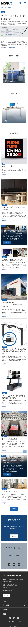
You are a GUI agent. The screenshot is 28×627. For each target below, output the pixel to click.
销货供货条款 (15, 626)
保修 (10, 626)
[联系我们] (25, 451)
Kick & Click (7, 41)
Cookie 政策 (5, 625)
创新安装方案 (11, 48)
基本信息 (12, 625)
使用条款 (17, 625)
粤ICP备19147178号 (8, 590)
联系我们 (14, 536)
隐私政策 (22, 625)
